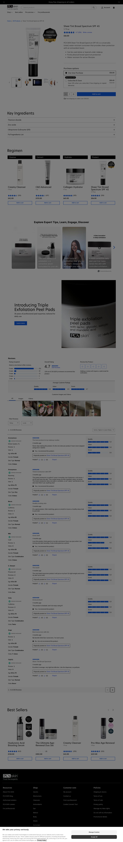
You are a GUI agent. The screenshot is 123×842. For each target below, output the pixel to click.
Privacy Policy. (41, 840)
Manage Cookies (94, 832)
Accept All (94, 837)
